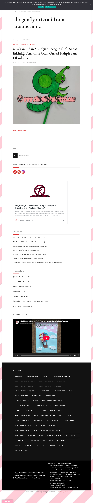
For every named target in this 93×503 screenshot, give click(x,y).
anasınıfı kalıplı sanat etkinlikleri (53, 381)
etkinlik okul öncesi (23, 406)
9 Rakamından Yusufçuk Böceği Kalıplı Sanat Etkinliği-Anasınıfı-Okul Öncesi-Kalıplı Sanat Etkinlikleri (46, 53)
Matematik (16, 44)
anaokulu (19, 376)
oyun (41, 435)
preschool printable (36, 440)
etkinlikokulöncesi (43, 406)
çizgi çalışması (49, 445)
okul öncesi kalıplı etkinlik (26, 430)
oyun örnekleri (72, 435)
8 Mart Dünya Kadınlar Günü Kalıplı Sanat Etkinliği (30, 246)
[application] (46, 338)
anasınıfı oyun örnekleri (25, 386)
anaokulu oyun (33, 376)
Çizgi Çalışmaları (20, 277)
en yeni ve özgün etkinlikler (43, 396)
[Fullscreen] (78, 355)
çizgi (37, 445)
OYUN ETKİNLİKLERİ (57, 483)
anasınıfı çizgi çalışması (24, 391)
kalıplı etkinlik (65, 416)
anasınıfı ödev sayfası (63, 391)
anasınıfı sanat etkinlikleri (50, 386)
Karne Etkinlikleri (20, 287)
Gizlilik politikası (50, 7)
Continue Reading (19, 130)
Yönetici (17, 63)
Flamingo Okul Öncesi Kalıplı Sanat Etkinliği (28, 259)
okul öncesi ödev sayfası (25, 435)
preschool (19, 440)
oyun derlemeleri (54, 435)
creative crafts (21, 396)
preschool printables (58, 440)
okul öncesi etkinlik (23, 425)
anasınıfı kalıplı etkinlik (25, 381)
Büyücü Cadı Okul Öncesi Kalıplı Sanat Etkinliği (29, 238)
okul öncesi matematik (50, 430)
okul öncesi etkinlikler (45, 425)
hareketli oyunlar (22, 416)
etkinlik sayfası (61, 406)
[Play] (15, 355)
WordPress (36, 478)
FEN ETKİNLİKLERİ (19, 282)
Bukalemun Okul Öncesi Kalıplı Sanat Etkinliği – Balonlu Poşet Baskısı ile (37, 263)
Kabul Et (41, 7)
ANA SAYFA (50, 463)
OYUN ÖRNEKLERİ (19, 296)
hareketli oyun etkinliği (53, 411)
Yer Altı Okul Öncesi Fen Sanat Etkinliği (26, 250)
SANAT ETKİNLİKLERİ (57, 487)
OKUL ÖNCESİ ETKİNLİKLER (34, 473)
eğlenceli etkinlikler (23, 411)
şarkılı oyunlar (21, 450)
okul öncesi (69, 420)
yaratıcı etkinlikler (23, 445)
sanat (74, 440)
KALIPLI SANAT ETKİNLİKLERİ (44, 416)
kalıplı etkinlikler (22, 420)
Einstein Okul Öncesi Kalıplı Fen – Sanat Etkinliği (29, 254)
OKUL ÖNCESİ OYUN (53, 420)
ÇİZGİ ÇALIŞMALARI (65, 477)
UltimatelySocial (62, 492)
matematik (38, 420)
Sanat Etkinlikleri (28, 44)
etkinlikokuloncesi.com (52, 401)
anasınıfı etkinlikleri (63, 376)
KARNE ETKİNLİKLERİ (57, 485)
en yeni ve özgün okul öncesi (26, 401)
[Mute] (75, 355)
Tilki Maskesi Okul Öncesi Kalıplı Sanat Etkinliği (29, 242)
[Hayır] (91, 5)
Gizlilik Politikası (73, 487)
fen (37, 411)
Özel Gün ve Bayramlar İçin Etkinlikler (29, 301)
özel (61, 445)
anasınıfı (46, 376)
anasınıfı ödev (44, 391)
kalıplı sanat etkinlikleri (72, 474)
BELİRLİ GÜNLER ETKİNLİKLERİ (60, 481)
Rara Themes (19, 478)
